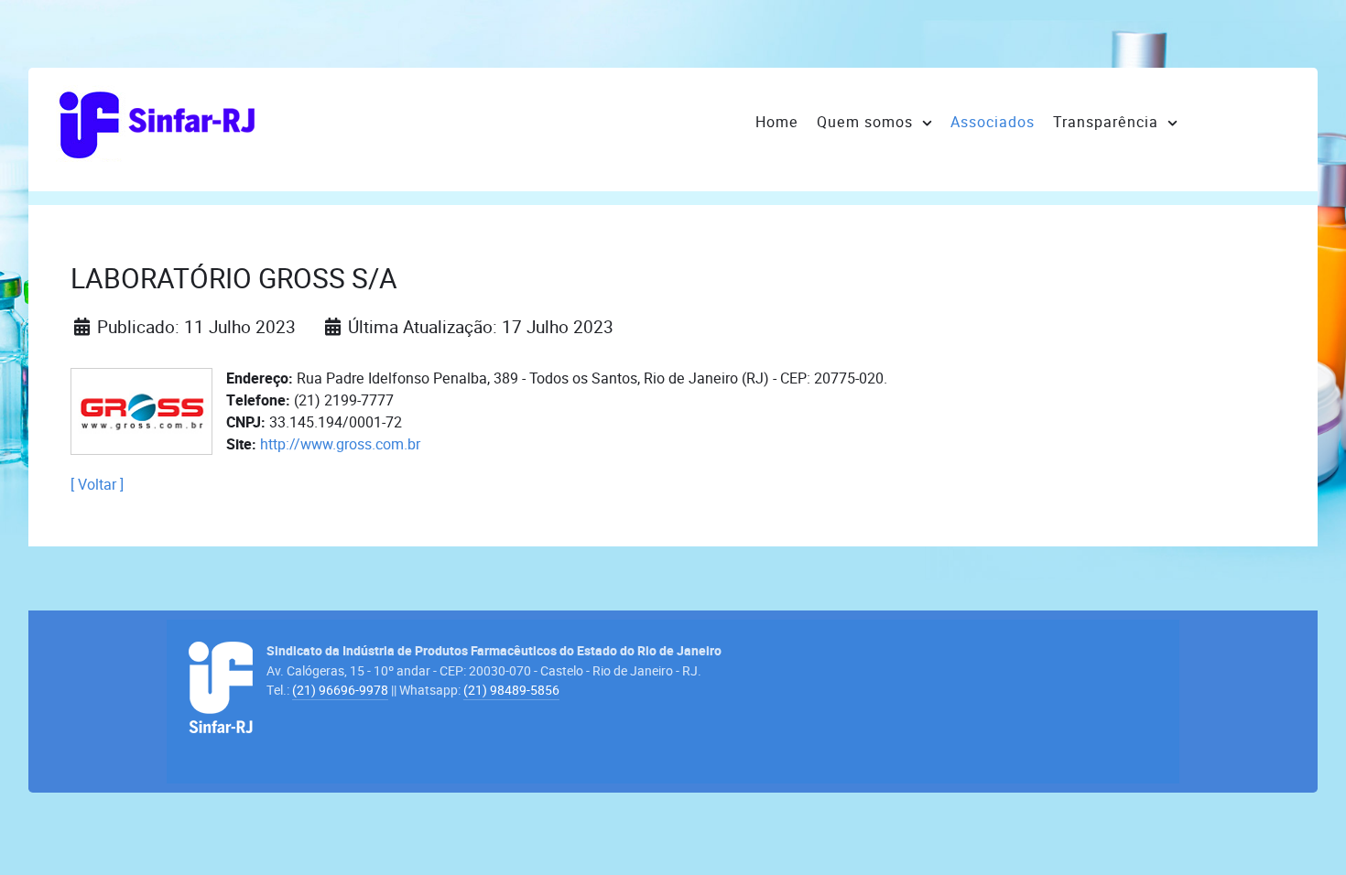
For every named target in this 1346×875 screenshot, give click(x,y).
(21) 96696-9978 (340, 690)
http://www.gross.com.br (340, 444)
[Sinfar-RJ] (156, 122)
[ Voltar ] (97, 484)
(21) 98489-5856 (511, 690)
